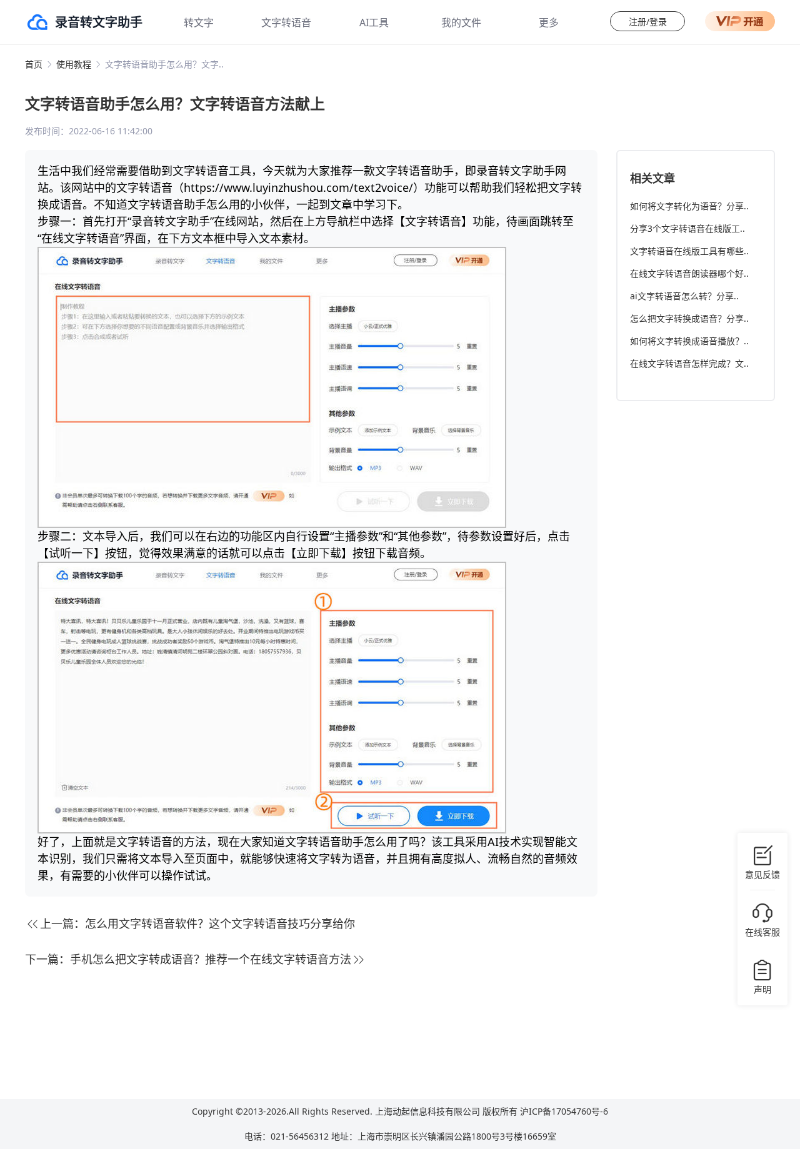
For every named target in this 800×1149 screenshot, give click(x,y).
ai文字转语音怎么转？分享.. (684, 296)
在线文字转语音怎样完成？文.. (689, 363)
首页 (33, 64)
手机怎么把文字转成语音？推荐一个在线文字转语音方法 (210, 959)
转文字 (199, 22)
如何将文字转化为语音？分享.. (689, 206)
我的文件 (461, 22)
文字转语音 (286, 22)
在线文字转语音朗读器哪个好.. (689, 273)
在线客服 (762, 932)
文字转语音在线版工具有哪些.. (689, 251)
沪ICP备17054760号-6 (564, 1111)
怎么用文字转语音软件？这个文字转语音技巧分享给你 (220, 923)
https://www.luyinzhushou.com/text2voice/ (298, 187)
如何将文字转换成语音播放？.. (689, 341)
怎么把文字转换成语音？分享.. (689, 318)
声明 (762, 989)
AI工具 (374, 22)
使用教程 (73, 64)
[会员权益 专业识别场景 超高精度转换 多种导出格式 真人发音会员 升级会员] (740, 21)
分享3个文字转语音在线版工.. (687, 228)
